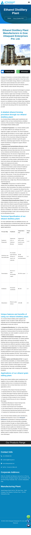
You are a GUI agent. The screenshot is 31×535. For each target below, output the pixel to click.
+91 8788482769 (7, 456)
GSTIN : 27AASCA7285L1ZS (10, 467)
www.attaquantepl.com (8, 463)
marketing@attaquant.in (8, 459)
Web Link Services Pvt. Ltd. (23, 525)
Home (9, 18)
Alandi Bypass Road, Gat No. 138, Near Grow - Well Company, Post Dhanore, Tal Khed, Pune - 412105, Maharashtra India (14, 492)
